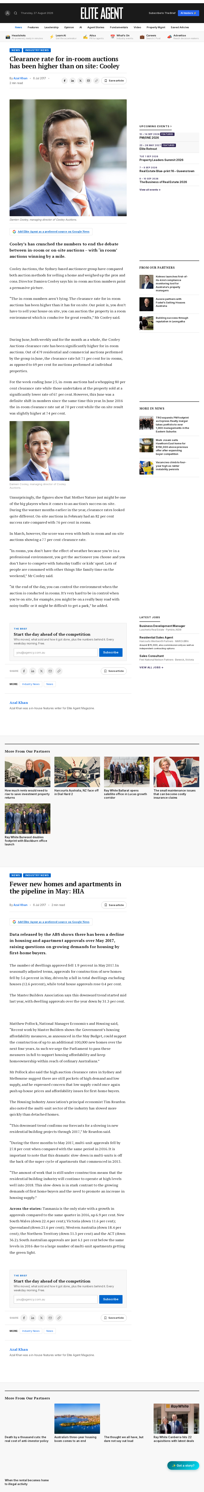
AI (80, 27)
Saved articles (180, 27)
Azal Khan (20, 78)
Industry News (37, 50)
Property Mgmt (156, 27)
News (18, 27)
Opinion (69, 27)
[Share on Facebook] (64, 81)
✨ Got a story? (183, 1465)
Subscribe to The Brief (162, 13)
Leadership (51, 27)
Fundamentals (119, 27)
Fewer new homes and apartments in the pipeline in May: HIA (65, 887)
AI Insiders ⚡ (188, 13)
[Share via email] (88, 81)
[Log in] (7, 13)
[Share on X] (80, 81)
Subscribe (111, 652)
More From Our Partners (27, 751)
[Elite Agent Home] (102, 13)
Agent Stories (95, 27)
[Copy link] (96, 81)
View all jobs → (151, 667)
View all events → (150, 189)
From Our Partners (157, 267)
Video (137, 27)
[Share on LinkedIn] (72, 81)
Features (33, 27)
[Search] (15, 13)
